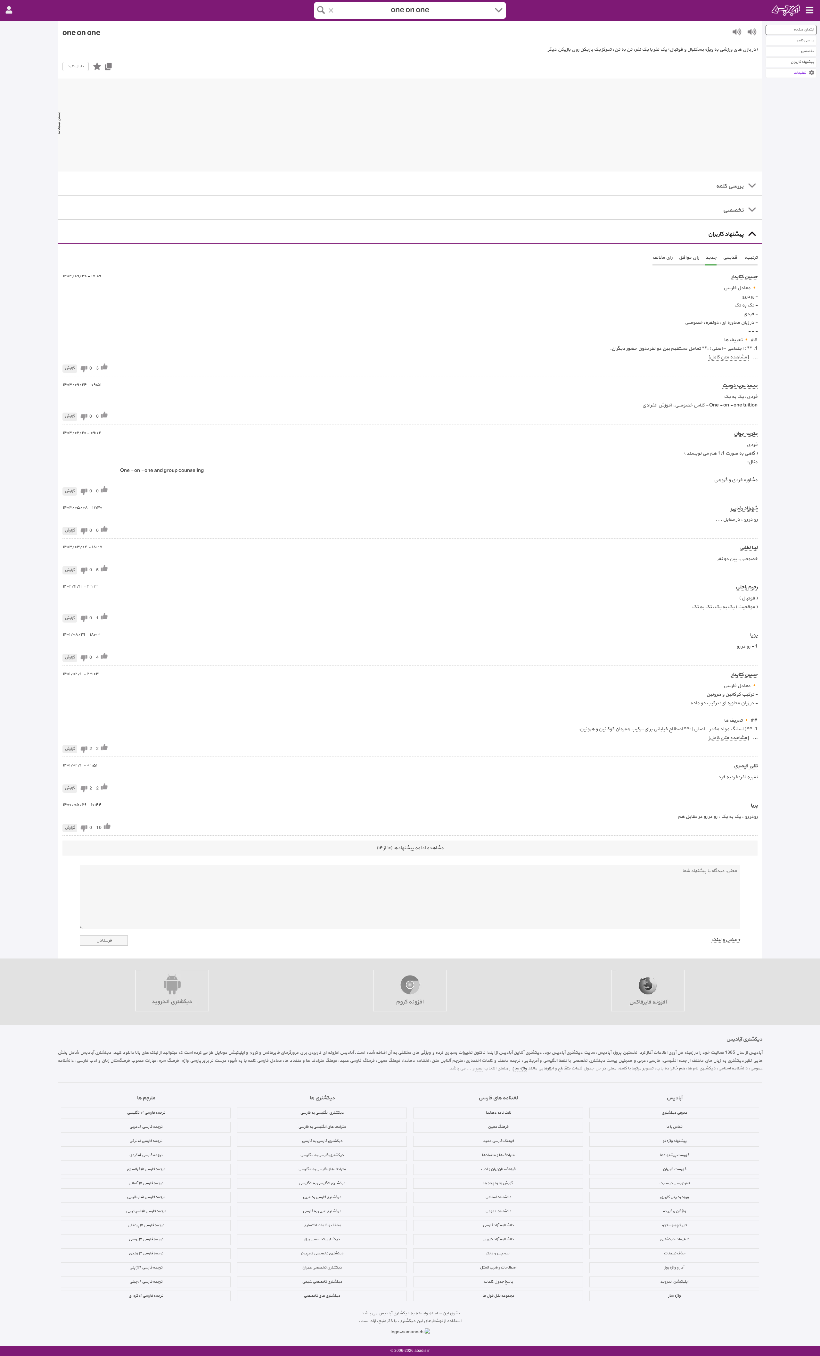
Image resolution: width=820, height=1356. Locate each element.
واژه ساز (520, 1068)
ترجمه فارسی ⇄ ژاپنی (145, 1267)
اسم (479, 1068)
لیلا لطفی (749, 547)
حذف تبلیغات (674, 1253)
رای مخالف (662, 257)
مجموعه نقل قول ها (498, 1296)
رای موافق (689, 257)
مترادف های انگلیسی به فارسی (322, 1127)
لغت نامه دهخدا (498, 1113)
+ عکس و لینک (726, 939)
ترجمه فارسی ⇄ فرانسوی (146, 1169)
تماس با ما (674, 1127)
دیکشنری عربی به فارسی (322, 1211)
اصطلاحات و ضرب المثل (498, 1267)
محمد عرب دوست (740, 385)
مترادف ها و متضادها (498, 1155)
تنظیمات (799, 73)
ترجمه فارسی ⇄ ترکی (145, 1141)
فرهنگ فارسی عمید (498, 1141)
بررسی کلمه (805, 40)
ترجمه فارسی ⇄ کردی (145, 1155)
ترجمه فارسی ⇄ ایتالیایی (146, 1197)
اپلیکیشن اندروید (674, 1282)
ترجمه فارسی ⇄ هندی (146, 1253)
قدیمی (730, 257)
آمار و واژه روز (674, 1267)
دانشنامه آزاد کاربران (498, 1239)
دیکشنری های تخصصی (322, 1296)
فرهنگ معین (498, 1127)
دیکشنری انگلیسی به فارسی (322, 1113)
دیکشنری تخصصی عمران (322, 1267)
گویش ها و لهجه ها (498, 1183)
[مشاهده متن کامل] (728, 357)
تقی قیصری (746, 766)
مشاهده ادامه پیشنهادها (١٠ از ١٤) (410, 848)
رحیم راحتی (747, 587)
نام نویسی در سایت (674, 1183)
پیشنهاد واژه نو (674, 1141)
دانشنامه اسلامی (498, 1197)
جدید (711, 257)
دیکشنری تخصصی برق (322, 1239)
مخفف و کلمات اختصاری (322, 1225)
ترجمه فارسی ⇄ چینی (145, 1282)
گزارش (70, 368)
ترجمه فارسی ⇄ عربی (145, 1127)
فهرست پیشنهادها (674, 1155)
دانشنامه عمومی (498, 1211)
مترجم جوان (746, 433)
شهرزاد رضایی (744, 508)
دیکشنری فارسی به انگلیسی (322, 1155)
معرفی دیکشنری (674, 1113)
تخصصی (807, 51)
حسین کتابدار (744, 276)
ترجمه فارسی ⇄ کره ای (145, 1296)
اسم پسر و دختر (498, 1253)
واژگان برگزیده (674, 1211)
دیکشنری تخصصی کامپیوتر (321, 1253)
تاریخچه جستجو (674, 1225)
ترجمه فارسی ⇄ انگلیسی (146, 1113)
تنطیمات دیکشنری (674, 1239)
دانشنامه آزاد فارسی (498, 1225)
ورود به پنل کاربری (674, 1197)
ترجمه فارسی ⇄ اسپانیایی (146, 1211)
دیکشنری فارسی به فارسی (322, 1141)
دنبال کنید (75, 66)
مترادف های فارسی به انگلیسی (322, 1169)
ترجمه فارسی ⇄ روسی (146, 1239)
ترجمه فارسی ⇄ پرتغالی (145, 1225)
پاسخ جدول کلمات (498, 1282)
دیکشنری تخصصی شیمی (322, 1282)
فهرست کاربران (674, 1169)
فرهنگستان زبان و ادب (498, 1169)
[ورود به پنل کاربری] (9, 10)
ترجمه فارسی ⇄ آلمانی (145, 1183)
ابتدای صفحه (804, 29)
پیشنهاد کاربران (802, 62)
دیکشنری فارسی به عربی (322, 1197)
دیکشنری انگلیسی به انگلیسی (322, 1183)
